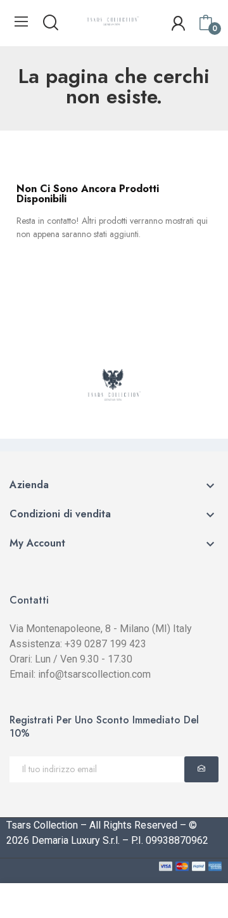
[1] (201, 769)
